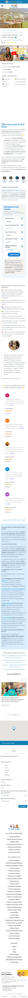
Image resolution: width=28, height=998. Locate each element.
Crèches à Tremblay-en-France (14, 930)
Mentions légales (14, 954)
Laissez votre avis (8, 520)
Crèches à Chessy (14, 868)
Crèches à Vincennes (14, 938)
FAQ (24, 653)
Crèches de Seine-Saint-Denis (14, 844)
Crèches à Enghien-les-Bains (14, 878)
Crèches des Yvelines (14, 852)
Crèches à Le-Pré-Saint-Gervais (14, 904)
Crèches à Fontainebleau (14, 886)
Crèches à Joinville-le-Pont (14, 897)
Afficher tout (19, 520)
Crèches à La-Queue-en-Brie (14, 902)
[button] (25, 679)
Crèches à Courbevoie (14, 870)
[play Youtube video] (14, 53)
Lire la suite (5, 703)
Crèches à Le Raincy (14, 899)
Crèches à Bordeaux (14, 860)
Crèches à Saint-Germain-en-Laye (14, 920)
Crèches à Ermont (14, 881)
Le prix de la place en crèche (9, 190)
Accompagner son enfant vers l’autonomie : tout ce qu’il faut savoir (13, 698)
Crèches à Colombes (14, 873)
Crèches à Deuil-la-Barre (14, 876)
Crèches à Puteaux (14, 917)
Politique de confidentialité (14, 957)
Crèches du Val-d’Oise (14, 849)
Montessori (4, 580)
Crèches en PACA (14, 842)
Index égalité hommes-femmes (14, 959)
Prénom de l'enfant (6, 779)
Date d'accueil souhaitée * (8, 798)
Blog (14, 952)
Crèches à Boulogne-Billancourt (14, 863)
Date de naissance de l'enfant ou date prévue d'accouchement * (14, 792)
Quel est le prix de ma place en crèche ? (14, 669)
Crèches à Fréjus (14, 884)
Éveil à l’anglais (7, 617)
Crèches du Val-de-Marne (14, 847)
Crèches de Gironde (14, 836)
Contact (14, 946)
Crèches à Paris (14, 915)
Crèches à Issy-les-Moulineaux (14, 894)
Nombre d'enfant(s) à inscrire (9, 756)
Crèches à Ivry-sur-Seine (14, 891)
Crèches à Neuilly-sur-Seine (14, 907)
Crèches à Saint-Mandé (14, 925)
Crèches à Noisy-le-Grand (14, 910)
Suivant (23, 806)
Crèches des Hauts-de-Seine (14, 839)
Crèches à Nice (14, 912)
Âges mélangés (7, 603)
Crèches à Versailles (14, 936)
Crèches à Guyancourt (14, 889)
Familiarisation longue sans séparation (14, 589)
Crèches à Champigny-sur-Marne (14, 865)
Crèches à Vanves (14, 933)
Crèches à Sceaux (14, 928)
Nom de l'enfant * (6, 785)
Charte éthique (14, 962)
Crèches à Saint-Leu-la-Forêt (14, 923)
